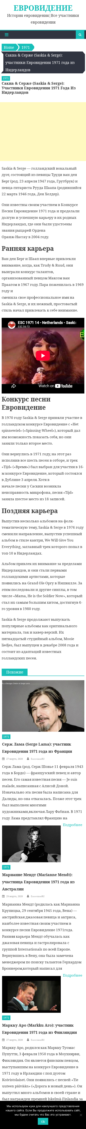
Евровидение (43, 8)
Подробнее (72, 824)
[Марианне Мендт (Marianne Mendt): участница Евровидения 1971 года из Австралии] (31, 843)
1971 (6, 78)
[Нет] (81, 1115)
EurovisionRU (38, 759)
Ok (43, 1122)
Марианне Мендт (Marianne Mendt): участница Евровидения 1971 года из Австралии (38, 881)
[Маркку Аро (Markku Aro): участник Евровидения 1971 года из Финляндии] (31, 994)
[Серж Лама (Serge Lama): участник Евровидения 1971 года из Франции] (43, 706)
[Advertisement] (43, 131)
